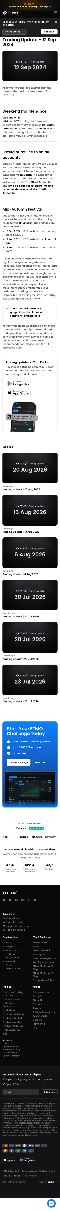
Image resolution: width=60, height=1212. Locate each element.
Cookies (43, 1171)
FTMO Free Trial (41, 950)
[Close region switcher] (56, 22)
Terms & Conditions (12, 1176)
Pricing (36, 946)
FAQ (8, 942)
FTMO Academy (11, 1029)
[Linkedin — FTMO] (34, 899)
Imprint (52, 1171)
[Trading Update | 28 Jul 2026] (30, 641)
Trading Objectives (43, 962)
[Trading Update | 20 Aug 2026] (30, 472)
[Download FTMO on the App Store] (9, 1159)
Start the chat (14, 922)
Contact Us (39, 1004)
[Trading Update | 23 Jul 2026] (30, 684)
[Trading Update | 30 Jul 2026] (30, 599)
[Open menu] (55, 13)
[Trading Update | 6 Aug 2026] (30, 556)
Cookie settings (29, 1171)
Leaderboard (9, 1010)
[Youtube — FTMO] (10, 899)
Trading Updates (12, 1022)
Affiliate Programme (12, 956)
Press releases (41, 992)
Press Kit (11, 961)
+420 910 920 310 (15, 930)
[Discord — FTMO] (4, 899)
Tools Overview (11, 999)
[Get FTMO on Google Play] (27, 1159)
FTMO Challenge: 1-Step (43, 968)
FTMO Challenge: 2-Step (44, 975)
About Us (38, 1000)
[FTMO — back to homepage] (10, 12)
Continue (49, 31)
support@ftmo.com (17, 926)
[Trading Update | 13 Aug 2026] (30, 514)
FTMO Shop (39, 1023)
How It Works (13, 950)
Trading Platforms (12, 1025)
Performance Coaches (9, 1005)
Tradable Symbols (12, 1018)
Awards (37, 1008)
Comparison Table (43, 980)
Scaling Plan (39, 954)
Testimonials (40, 1015)
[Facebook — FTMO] (22, 899)
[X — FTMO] (28, 899)
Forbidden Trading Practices (12, 994)
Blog (5, 1033)
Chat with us (13, 918)
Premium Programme (44, 958)
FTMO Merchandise (13, 967)
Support (10, 946)
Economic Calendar (13, 1014)
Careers (37, 1019)
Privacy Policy (30, 1176)
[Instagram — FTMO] (16, 899)
